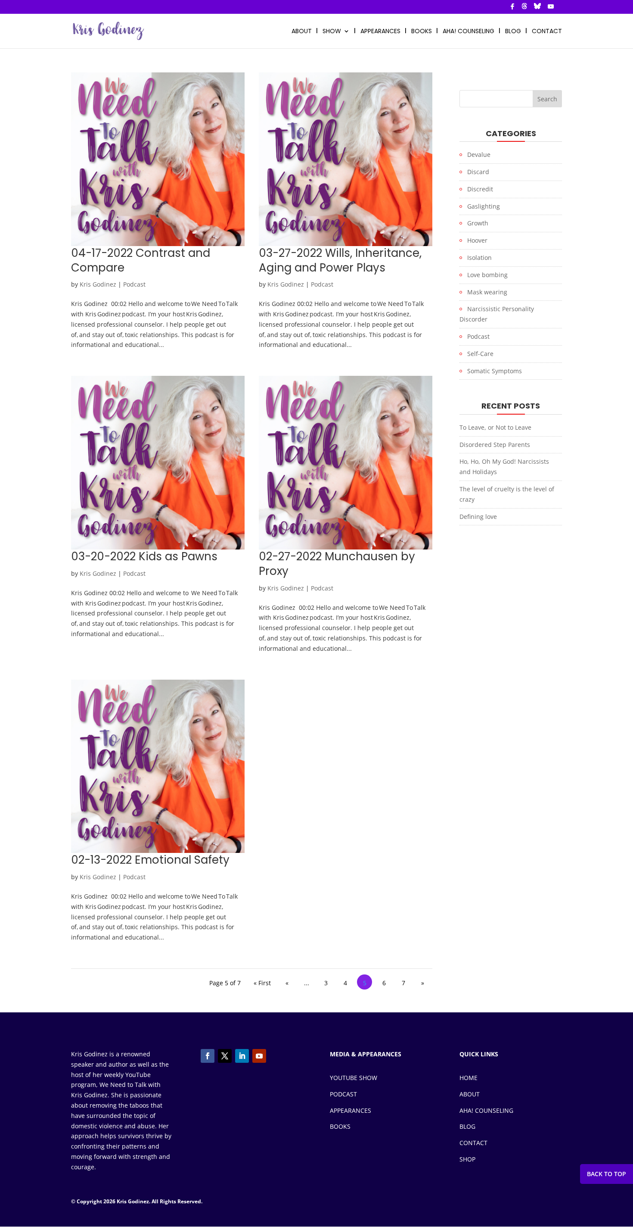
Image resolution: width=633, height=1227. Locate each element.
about (302, 31)
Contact (473, 1143)
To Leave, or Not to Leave (495, 427)
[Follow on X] (225, 1056)
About (469, 1094)
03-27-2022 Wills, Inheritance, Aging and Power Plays (340, 260)
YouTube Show (353, 1078)
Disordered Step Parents (494, 444)
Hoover (477, 240)
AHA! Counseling (468, 31)
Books (340, 1126)
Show (332, 31)
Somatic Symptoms (494, 371)
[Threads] (524, 8)
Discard (478, 172)
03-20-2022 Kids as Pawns (144, 556)
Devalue (478, 154)
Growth (477, 223)
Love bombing (487, 275)
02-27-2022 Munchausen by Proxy (337, 564)
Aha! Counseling (486, 1110)
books (421, 31)
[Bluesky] (537, 8)
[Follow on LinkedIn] (242, 1056)
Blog (467, 1126)
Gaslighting (483, 206)
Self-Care (480, 354)
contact (547, 31)
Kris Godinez (98, 284)
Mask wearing (487, 292)
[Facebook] (512, 8)
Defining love (478, 516)
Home (468, 1078)
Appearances (380, 31)
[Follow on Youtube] (259, 1056)
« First (262, 983)
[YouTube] (550, 8)
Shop (467, 1159)
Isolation (479, 257)
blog (513, 31)
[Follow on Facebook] (207, 1056)
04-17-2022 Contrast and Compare (140, 260)
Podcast (134, 284)
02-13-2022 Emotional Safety (152, 860)
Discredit (480, 189)
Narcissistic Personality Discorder (496, 314)
